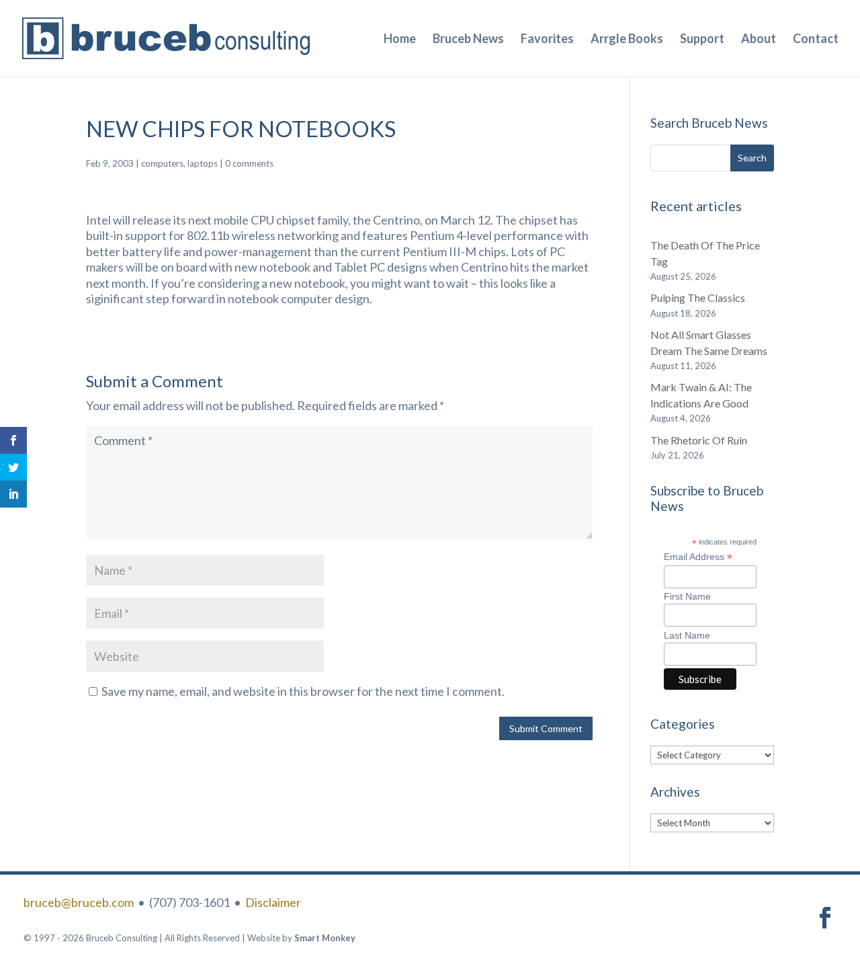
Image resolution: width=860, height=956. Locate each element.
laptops (202, 163)
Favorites (547, 40)
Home (400, 40)
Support (702, 40)
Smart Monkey (324, 937)
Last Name (687, 635)
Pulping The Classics (697, 297)
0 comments (249, 163)
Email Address (698, 557)
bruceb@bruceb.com (79, 902)
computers (162, 163)
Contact (815, 40)
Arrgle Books (627, 40)
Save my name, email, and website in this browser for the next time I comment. (303, 691)
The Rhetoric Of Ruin (698, 440)
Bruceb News (468, 40)
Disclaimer (273, 902)
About (758, 40)
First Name (687, 596)
